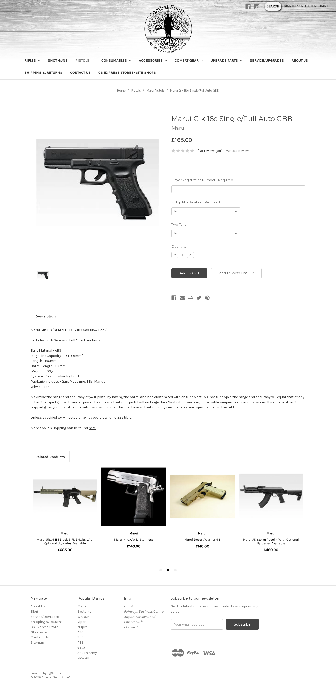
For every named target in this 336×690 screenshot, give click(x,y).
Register (308, 6)
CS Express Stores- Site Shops (127, 72)
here (92, 428)
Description (45, 316)
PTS (80, 642)
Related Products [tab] (50, 457)
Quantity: (178, 246)
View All (83, 658)
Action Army (87, 653)
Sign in (290, 6)
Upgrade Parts (225, 60)
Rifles (30, 60)
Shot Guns (58, 60)
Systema (84, 611)
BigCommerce (56, 673)
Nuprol (83, 627)
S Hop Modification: (195, 202)
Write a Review (237, 151)
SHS (80, 637)
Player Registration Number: (202, 180)
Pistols (83, 60)
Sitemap (37, 642)
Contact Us (80, 72)
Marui (82, 606)
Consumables (114, 60)
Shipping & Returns (43, 72)
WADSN (83, 617)
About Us (300, 60)
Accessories (151, 60)
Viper (81, 622)
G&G (81, 648)
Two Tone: (179, 224)
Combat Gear (187, 60)
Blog (34, 611)
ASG (80, 632)
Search (273, 6)
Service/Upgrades (267, 60)
